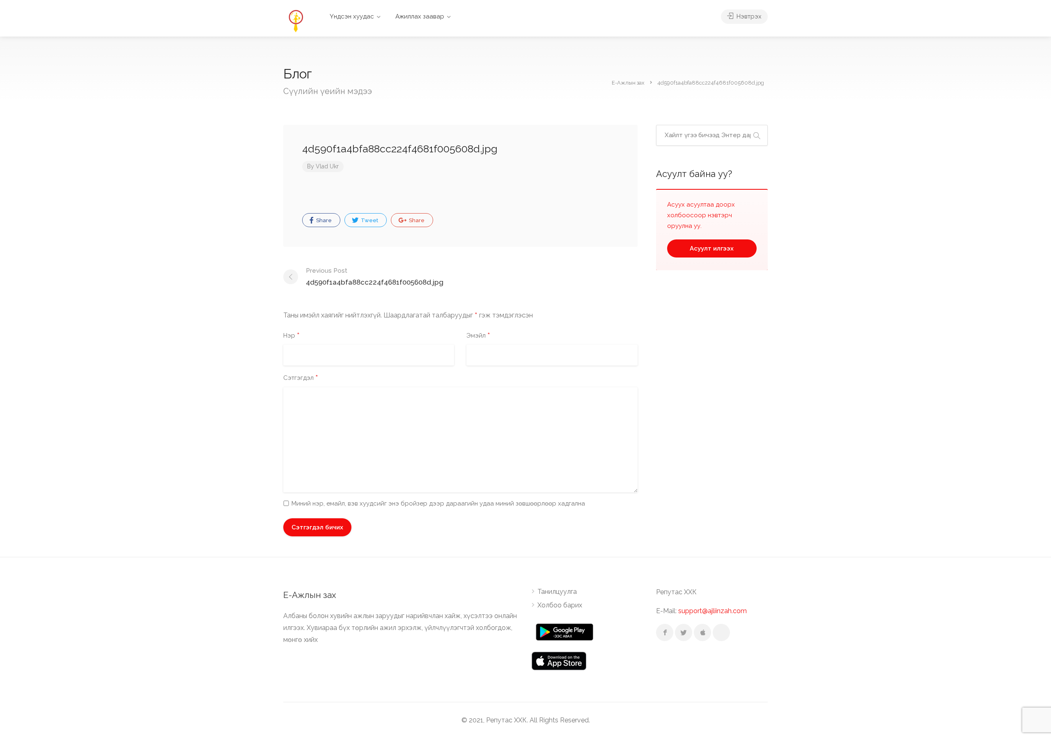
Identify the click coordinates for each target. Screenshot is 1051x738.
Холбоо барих (559, 605)
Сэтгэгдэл (300, 378)
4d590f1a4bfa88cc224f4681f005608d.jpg (374, 276)
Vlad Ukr (327, 166)
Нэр (291, 336)
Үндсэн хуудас (352, 16)
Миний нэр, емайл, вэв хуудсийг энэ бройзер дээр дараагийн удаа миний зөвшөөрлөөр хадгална (438, 503)
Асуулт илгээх (712, 248)
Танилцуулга (557, 591)
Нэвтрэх (748, 16)
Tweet (369, 220)
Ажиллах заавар (419, 16)
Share (323, 220)
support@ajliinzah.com (712, 611)
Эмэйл (478, 336)
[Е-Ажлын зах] (295, 20)
